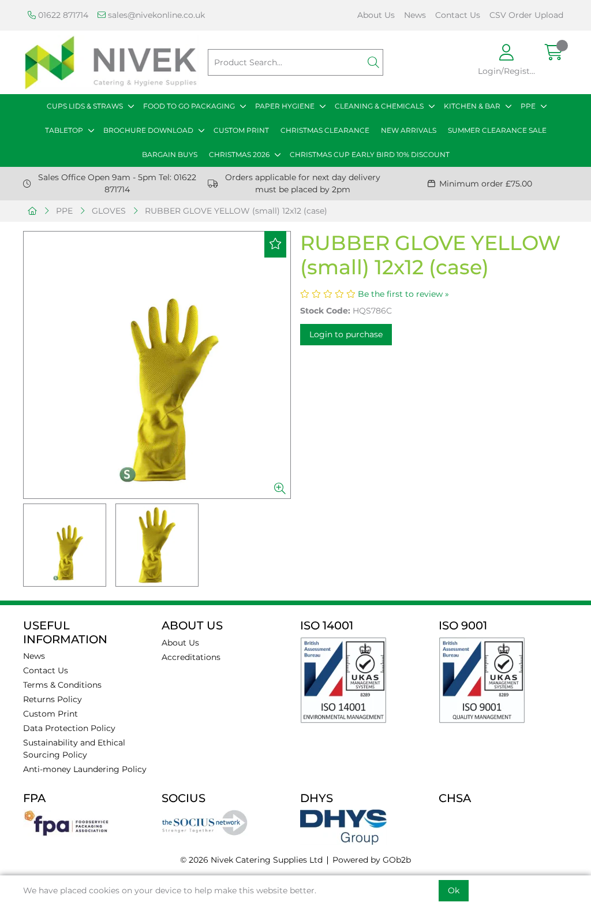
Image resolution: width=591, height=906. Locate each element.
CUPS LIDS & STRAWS (85, 106)
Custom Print (50, 714)
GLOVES (109, 211)
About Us (376, 15)
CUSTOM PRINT (241, 130)
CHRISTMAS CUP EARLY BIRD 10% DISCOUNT (370, 154)
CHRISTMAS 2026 (239, 154)
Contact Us (457, 15)
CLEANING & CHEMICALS (379, 106)
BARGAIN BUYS (169, 154)
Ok (453, 890)
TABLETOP (64, 130)
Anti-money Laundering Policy (85, 769)
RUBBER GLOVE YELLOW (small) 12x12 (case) (236, 211)
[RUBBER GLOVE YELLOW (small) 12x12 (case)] (157, 365)
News (415, 15)
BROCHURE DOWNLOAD (148, 130)
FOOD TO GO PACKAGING (189, 106)
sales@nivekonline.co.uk (155, 15)
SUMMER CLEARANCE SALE (497, 130)
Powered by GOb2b (371, 860)
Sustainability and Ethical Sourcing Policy (74, 748)
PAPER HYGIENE (285, 106)
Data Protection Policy (69, 728)
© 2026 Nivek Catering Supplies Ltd (251, 860)
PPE (528, 106)
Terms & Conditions (62, 685)
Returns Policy (52, 699)
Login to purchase (346, 334)
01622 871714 (62, 15)
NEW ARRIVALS (408, 130)
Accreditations (191, 657)
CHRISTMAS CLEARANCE (324, 130)
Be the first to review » (403, 294)
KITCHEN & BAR (472, 106)
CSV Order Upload (526, 15)
